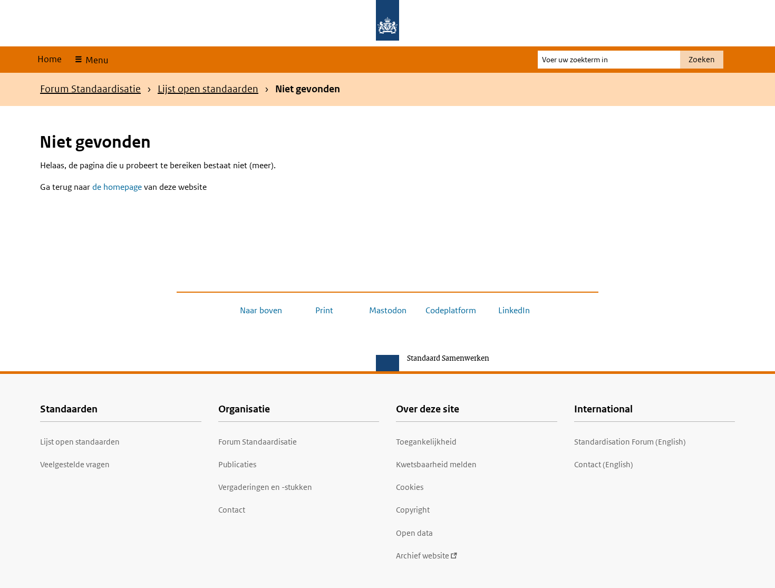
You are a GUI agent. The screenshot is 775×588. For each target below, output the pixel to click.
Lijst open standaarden (208, 89)
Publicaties (237, 464)
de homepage (117, 186)
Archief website (422, 556)
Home (49, 59)
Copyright (413, 510)
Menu (95, 60)
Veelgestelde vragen (75, 464)
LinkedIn (514, 310)
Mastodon (387, 310)
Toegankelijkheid (426, 442)
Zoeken (702, 59)
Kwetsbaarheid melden (436, 464)
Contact (231, 510)
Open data (414, 533)
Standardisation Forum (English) (630, 442)
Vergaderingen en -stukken (265, 487)
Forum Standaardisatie (90, 89)
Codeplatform (450, 310)
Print (324, 310)
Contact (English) (603, 464)
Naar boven (261, 310)
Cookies (409, 487)
